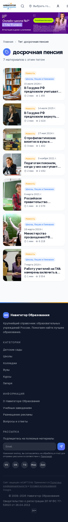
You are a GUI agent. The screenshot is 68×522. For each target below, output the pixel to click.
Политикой (46, 456)
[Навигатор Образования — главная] (9, 6)
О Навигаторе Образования (21, 401)
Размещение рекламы (17, 414)
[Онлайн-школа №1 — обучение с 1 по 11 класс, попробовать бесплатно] (34, 23)
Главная (8, 41)
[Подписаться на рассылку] (61, 446)
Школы (7, 356)
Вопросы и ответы (15, 421)
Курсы (7, 376)
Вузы (6, 369)
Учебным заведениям (17, 407)
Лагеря (7, 383)
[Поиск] (22, 6)
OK (15, 464)
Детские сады (12, 349)
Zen (42, 464)
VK (6, 464)
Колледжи (10, 363)
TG (24, 464)
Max (33, 464)
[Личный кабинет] (58, 6)
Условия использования (43, 486)
